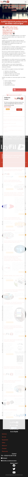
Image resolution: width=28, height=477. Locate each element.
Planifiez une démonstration (9, 460)
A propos (4, 448)
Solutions (4, 434)
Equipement (5, 439)
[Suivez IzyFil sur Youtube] (14, 473)
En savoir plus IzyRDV (20, 90)
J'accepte (19, 109)
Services (4, 436)
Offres (3, 442)
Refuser (7, 109)
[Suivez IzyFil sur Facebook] (14, 466)
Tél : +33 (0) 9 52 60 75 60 (8, 455)
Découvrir (4, 445)
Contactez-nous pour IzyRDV (14, 95)
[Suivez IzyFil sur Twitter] (14, 469)
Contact (4, 458)
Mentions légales (7, 106)
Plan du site (5, 451)
